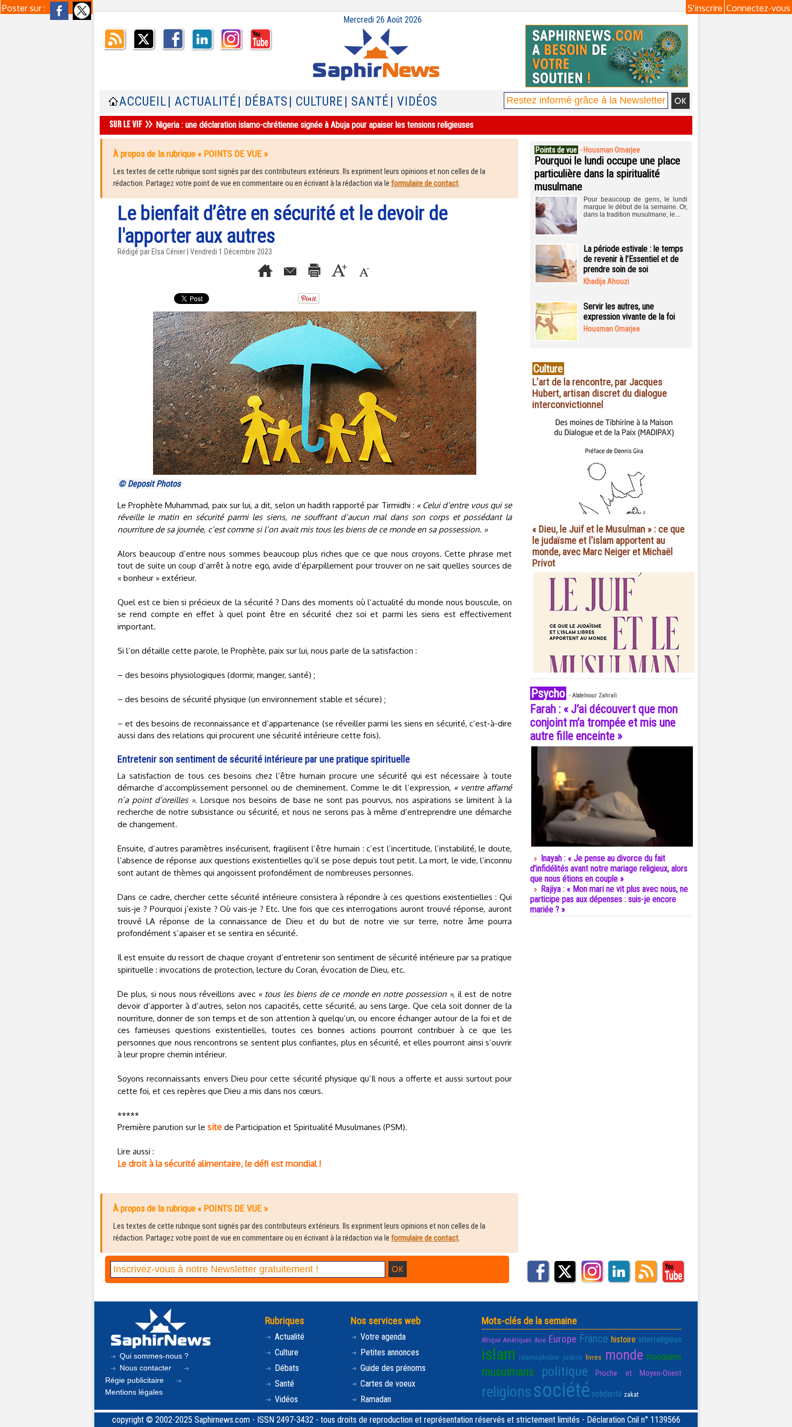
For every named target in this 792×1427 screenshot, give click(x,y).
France (593, 1338)
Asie (540, 1340)
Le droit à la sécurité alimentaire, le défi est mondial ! (219, 1163)
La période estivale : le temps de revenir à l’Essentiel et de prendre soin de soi (633, 259)
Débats (286, 1368)
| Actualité (202, 101)
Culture (285, 1352)
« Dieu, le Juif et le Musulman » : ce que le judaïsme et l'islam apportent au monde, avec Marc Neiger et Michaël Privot (608, 546)
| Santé (366, 101)
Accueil (142, 101)
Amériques (517, 1340)
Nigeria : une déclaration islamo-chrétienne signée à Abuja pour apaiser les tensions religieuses (315, 125)
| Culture (316, 101)
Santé (283, 1383)
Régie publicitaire (135, 1380)
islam (499, 1354)
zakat (631, 1394)
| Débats (263, 101)
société (561, 1390)
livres (593, 1357)
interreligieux (660, 1339)
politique (564, 1371)
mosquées (664, 1357)
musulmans (508, 1371)
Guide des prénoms (392, 1368)
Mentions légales (134, 1392)
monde (624, 1355)
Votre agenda (382, 1337)
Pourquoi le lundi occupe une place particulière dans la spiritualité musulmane (607, 173)
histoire (623, 1339)
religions (506, 1392)
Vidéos (285, 1399)
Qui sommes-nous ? (153, 1356)
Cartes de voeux (386, 1383)
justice (572, 1357)
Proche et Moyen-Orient (638, 1373)
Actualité (288, 1337)
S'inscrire (704, 8)
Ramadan (374, 1399)
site (214, 1126)
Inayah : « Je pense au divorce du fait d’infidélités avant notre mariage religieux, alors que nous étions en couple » (608, 868)
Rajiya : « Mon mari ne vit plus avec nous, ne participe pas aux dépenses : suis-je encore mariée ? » (609, 899)
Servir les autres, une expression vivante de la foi (629, 311)
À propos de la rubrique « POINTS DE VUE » (190, 153)
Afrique (491, 1340)
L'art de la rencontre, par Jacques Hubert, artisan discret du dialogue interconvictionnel (599, 393)
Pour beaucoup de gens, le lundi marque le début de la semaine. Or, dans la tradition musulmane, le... (635, 207)
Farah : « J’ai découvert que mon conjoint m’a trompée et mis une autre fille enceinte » (604, 722)
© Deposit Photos (149, 484)
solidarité (607, 1394)
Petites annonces (388, 1352)
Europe (562, 1339)
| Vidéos (413, 101)
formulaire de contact (424, 183)
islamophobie (539, 1357)
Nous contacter (145, 1367)
